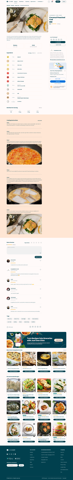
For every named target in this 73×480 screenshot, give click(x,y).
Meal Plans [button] (21, 1)
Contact (62, 459)
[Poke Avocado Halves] (29, 432)
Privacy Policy (63, 464)
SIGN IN (64, 1)
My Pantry (27, 1)
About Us (62, 452)
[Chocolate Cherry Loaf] (29, 362)
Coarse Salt (19, 89)
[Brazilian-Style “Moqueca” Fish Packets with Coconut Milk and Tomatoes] (13, 432)
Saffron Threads (20, 81)
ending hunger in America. (58, 87)
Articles (31, 454)
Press (62, 457)
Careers (62, 454)
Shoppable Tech (44, 459)
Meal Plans (32, 459)
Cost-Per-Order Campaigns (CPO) (47, 454)
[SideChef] (11, 450)
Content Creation (44, 457)
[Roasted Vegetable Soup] (44, 362)
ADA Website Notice (64, 469)
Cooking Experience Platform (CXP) (48, 452)
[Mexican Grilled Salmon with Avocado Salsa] (29, 388)
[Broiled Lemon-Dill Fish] (59, 388)
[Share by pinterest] (54, 39)
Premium (31, 467)
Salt (18, 93)
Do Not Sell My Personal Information (55, 478)
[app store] (18, 459)
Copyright (64, 478)
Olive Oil (19, 57)
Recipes (31, 452)
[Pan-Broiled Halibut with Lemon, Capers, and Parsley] (13, 410)
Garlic (18, 61)
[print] (51, 39)
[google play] (10, 459)
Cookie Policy (63, 467)
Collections (32, 457)
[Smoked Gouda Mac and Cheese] (59, 362)
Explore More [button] (33, 1)
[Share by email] (61, 39)
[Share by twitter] (59, 39)
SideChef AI (43, 462)
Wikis (31, 462)
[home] (10, 1)
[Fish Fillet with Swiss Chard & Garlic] (44, 410)
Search (31, 464)
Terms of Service (64, 462)
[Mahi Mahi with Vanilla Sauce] (29, 410)
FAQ (61, 472)
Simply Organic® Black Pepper (23, 98)
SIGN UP (57, 1)
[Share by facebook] (56, 39)
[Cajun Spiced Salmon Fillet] (44, 388)
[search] (49, 2)
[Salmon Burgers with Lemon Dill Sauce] (59, 432)
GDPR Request (44, 478)
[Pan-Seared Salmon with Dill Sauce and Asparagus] (44, 432)
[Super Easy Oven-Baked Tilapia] (13, 388)
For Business (40, 1)
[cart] (52, 2)
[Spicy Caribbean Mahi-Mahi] (59, 410)
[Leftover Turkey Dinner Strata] (14, 362)
